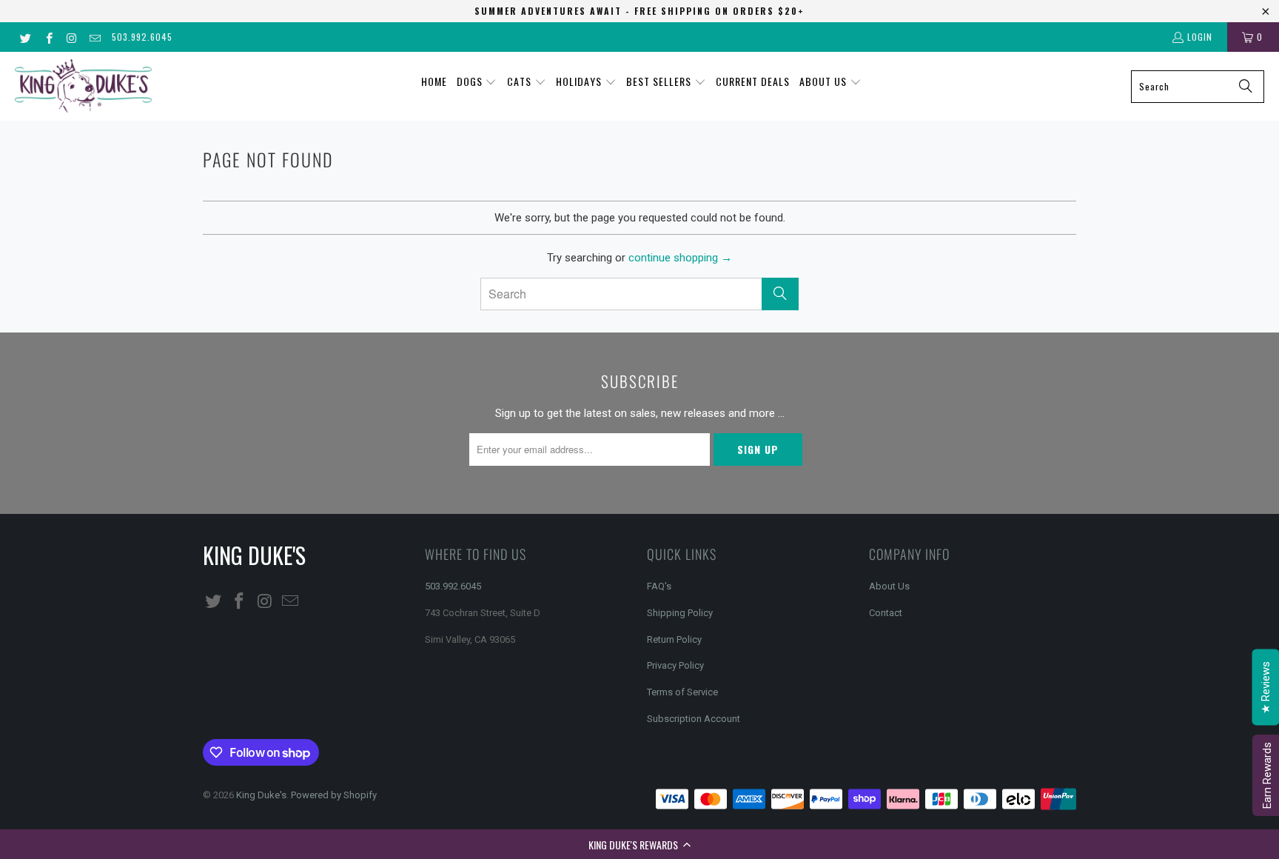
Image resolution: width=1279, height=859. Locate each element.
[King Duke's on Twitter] (25, 36)
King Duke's (261, 794)
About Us (889, 586)
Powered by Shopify (334, 794)
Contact (885, 612)
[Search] (1245, 86)
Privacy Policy (675, 665)
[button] (639, 844)
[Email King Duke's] (94, 36)
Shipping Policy (680, 612)
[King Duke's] (83, 86)
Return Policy (674, 639)
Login (1199, 36)
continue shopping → (680, 257)
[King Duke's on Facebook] (47, 36)
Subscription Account (693, 718)
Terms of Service (682, 692)
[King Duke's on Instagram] (71, 36)
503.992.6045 (142, 36)
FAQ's (659, 586)
